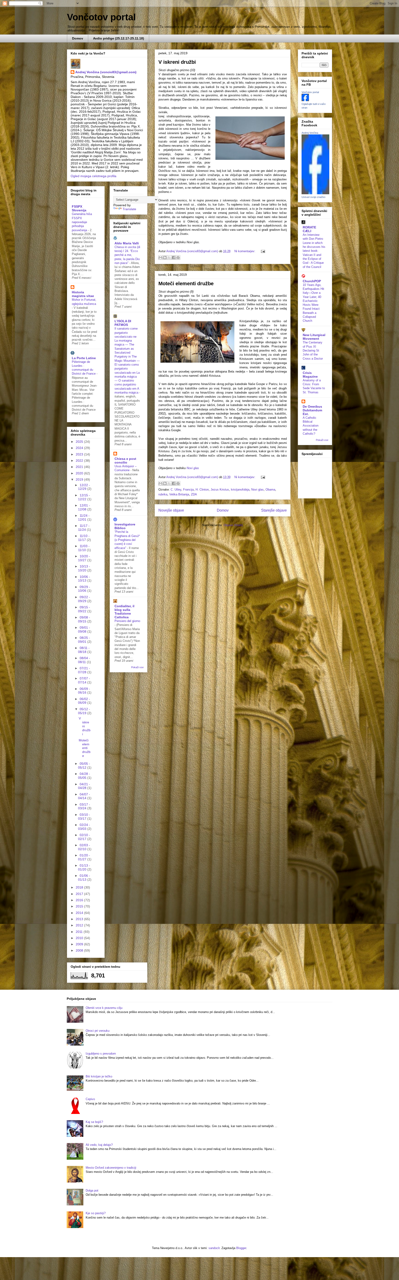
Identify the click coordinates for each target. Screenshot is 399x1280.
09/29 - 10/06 (84, 589)
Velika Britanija (179, 494)
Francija (188, 489)
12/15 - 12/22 (84, 497)
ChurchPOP (312, 281)
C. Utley (176, 489)
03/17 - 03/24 (84, 806)
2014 (80, 913)
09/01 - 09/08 (84, 629)
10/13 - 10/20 (84, 568)
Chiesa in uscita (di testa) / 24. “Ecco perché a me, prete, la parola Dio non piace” (127, 255)
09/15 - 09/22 (84, 609)
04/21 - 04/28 (84, 786)
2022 (80, 460)
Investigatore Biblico (125, 526)
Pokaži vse (137, 667)
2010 (80, 938)
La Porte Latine (84, 358)
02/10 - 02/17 (84, 837)
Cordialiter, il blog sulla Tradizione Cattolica (124, 611)
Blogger (241, 1248)
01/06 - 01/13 (84, 877)
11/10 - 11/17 (84, 538)
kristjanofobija (240, 489)
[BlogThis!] (165, 257)
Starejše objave (274, 510)
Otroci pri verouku (97, 1030)
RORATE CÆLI (309, 229)
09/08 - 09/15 (84, 619)
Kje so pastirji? (96, 1213)
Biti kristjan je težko (99, 1076)
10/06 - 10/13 (84, 578)
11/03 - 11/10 (84, 548)
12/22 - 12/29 (84, 487)
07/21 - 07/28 (84, 670)
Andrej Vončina (310, 132)
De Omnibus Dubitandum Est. (312, 410)
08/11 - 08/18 (84, 650)
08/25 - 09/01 (84, 639)
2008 (80, 950)
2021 (80, 467)
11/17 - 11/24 (84, 527)
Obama (270, 489)
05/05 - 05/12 (84, 765)
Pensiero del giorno (127, 621)
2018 (80, 887)
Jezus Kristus (220, 489)
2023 (80, 454)
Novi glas (193, 468)
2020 (80, 473)
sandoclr (214, 1248)
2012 (80, 925)
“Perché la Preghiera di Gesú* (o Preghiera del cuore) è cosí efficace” (127, 539)
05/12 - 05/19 (84, 711)
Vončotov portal (101, 17)
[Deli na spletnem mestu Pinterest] (178, 257)
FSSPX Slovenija (79, 208)
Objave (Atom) (233, 525)
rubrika (162, 494)
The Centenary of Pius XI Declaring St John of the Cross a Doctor (313, 350)
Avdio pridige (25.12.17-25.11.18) (118, 38)
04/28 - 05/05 (84, 776)
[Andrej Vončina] (315, 193)
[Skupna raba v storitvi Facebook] (173, 257)
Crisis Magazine (310, 374)
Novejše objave (171, 510)
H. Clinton (202, 489)
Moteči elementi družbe (186, 283)
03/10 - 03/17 (84, 816)
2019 (80, 479)
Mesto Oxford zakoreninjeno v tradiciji (111, 1167)
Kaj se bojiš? (94, 1122)
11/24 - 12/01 (84, 517)
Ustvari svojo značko (313, 197)
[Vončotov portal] (305, 100)
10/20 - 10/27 (84, 558)
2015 (80, 906)
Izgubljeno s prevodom (101, 1053)
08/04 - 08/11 (84, 660)
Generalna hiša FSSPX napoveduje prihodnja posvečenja (82, 222)
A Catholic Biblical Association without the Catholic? (310, 425)
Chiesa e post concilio (125, 460)
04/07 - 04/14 (84, 796)
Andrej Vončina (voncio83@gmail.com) (105, 72)
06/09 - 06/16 (84, 691)
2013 (80, 919)
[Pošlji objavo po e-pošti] (160, 257)
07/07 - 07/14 (84, 680)
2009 (80, 944)
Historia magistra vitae (83, 294)
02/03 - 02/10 (84, 847)
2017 (80, 894)
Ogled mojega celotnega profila (93, 176)
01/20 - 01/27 (84, 857)
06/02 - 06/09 (84, 701)
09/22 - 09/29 (84, 599)
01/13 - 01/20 (84, 867)
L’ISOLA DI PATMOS (123, 323)
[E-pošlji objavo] (262, 251)
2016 (80, 900)
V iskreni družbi (177, 62)
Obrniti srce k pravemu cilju (104, 1008)
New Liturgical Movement (314, 336)
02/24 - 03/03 (84, 827)
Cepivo (90, 1099)
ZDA (194, 494)
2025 (80, 441)
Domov (77, 38)
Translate (129, 209)
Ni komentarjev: (245, 251)
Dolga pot (92, 1190)
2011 (80, 932)
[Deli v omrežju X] (169, 257)
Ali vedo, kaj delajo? (99, 1145)
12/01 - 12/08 (84, 507)
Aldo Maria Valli (127, 243)
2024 (80, 448)
